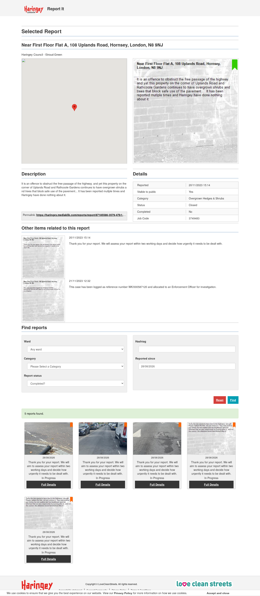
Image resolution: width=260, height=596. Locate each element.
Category (30, 358)
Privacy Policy (123, 593)
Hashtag (140, 341)
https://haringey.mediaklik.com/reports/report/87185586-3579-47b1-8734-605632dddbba (92, 215)
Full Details (48, 484)
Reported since (145, 358)
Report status (33, 375)
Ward (27, 341)
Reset (219, 400)
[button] (74, 107)
